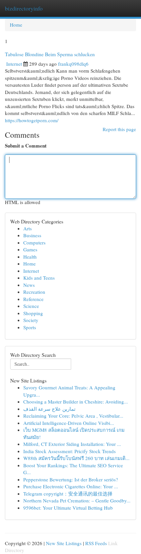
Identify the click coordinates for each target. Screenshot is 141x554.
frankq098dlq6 (73, 63)
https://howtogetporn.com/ (31, 120)
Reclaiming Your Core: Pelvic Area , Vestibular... (73, 415)
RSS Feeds (96, 543)
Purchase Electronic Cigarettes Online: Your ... (70, 486)
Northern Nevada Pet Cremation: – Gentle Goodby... (77, 500)
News (29, 285)
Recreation (34, 292)
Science (31, 306)
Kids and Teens (39, 277)
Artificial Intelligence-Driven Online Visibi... (68, 423)
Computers (34, 242)
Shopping (33, 313)
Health (30, 256)
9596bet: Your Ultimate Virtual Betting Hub (68, 507)
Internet (14, 63)
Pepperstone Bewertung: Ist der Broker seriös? (70, 479)
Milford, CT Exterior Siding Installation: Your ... (72, 444)
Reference (33, 299)
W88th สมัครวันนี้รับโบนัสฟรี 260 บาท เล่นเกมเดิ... (76, 458)
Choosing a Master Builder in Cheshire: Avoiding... (75, 401)
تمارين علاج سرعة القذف (49, 408)
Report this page (119, 129)
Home (16, 24)
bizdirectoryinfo (24, 8)
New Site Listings (64, 543)
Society (30, 320)
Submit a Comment (26, 145)
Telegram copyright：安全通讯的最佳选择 (67, 493)
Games (30, 249)
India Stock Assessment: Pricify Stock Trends (69, 451)
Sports (29, 327)
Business (32, 235)
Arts (27, 228)
